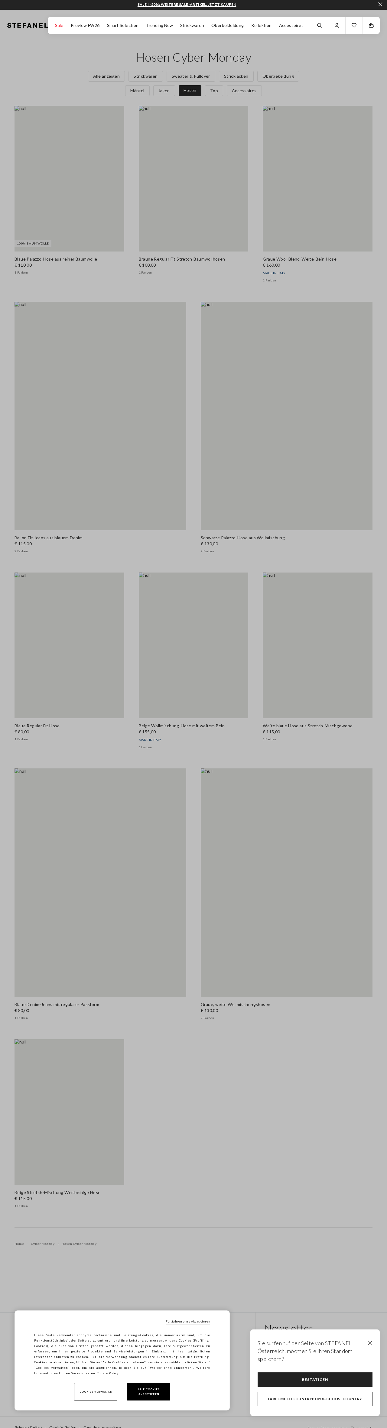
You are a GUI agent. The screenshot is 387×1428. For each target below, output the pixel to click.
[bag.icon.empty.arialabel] (371, 25)
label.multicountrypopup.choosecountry (315, 1399)
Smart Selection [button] (123, 25)
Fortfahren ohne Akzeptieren (188, 1321)
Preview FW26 (85, 25)
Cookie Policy (108, 1373)
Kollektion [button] (261, 25)
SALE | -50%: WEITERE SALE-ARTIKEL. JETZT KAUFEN (187, 4)
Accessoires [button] (291, 25)
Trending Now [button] (159, 25)
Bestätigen (315, 1379)
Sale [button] (59, 25)
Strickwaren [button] (192, 25)
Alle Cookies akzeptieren (149, 1392)
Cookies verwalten (96, 1391)
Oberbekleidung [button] (227, 25)
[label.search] (319, 25)
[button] (354, 25)
